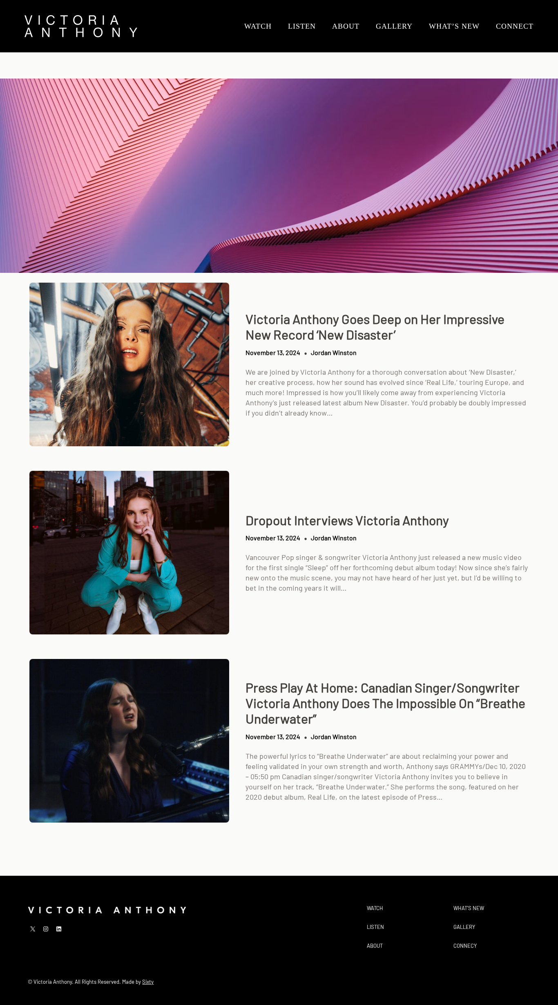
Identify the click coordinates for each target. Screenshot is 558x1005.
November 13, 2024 (273, 352)
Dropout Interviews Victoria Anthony (347, 520)
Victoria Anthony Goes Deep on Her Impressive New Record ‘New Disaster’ (375, 326)
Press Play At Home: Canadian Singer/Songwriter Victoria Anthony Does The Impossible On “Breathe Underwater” (385, 702)
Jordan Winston (334, 352)
